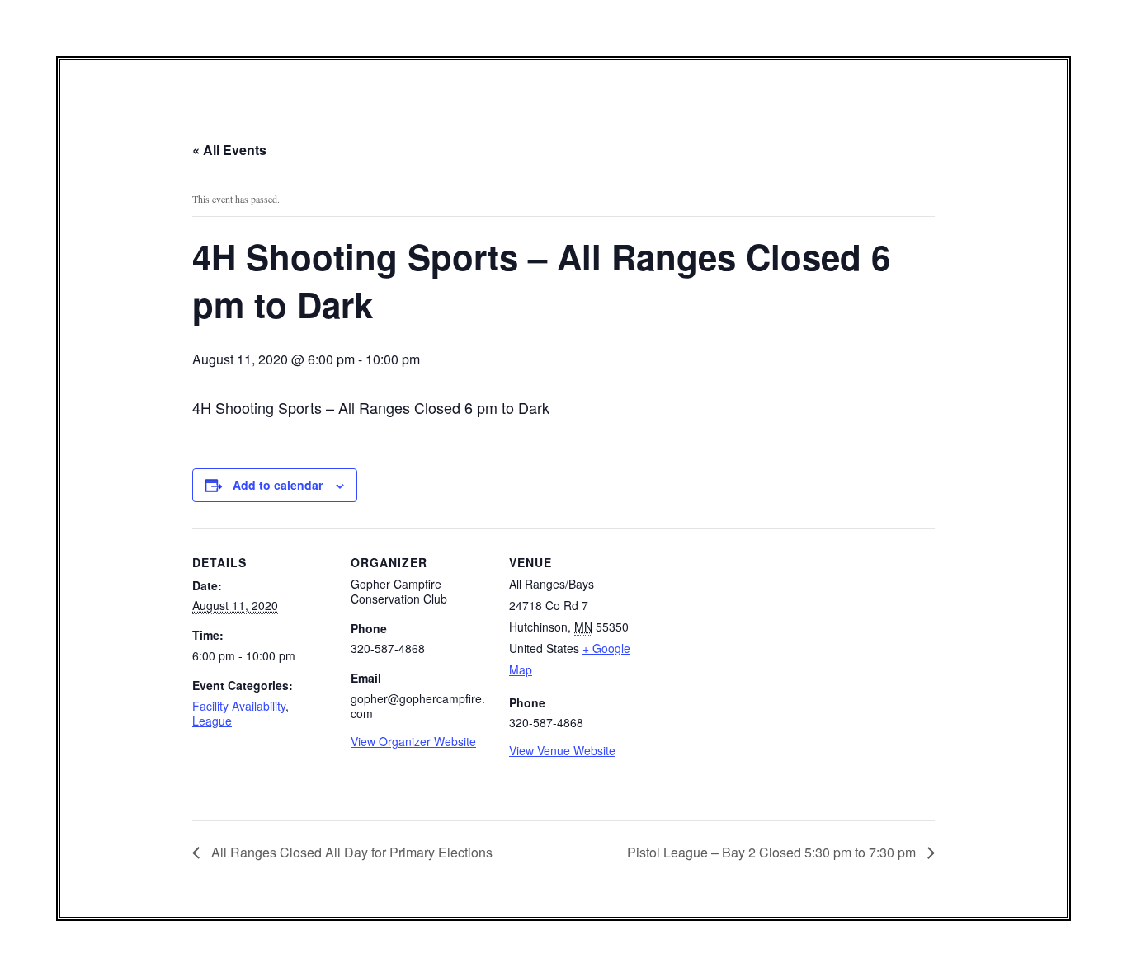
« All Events (229, 149)
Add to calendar (278, 485)
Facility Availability (238, 706)
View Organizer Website (413, 741)
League (212, 720)
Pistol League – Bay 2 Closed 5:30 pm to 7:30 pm (773, 852)
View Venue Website (562, 750)
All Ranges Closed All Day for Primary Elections (350, 852)
